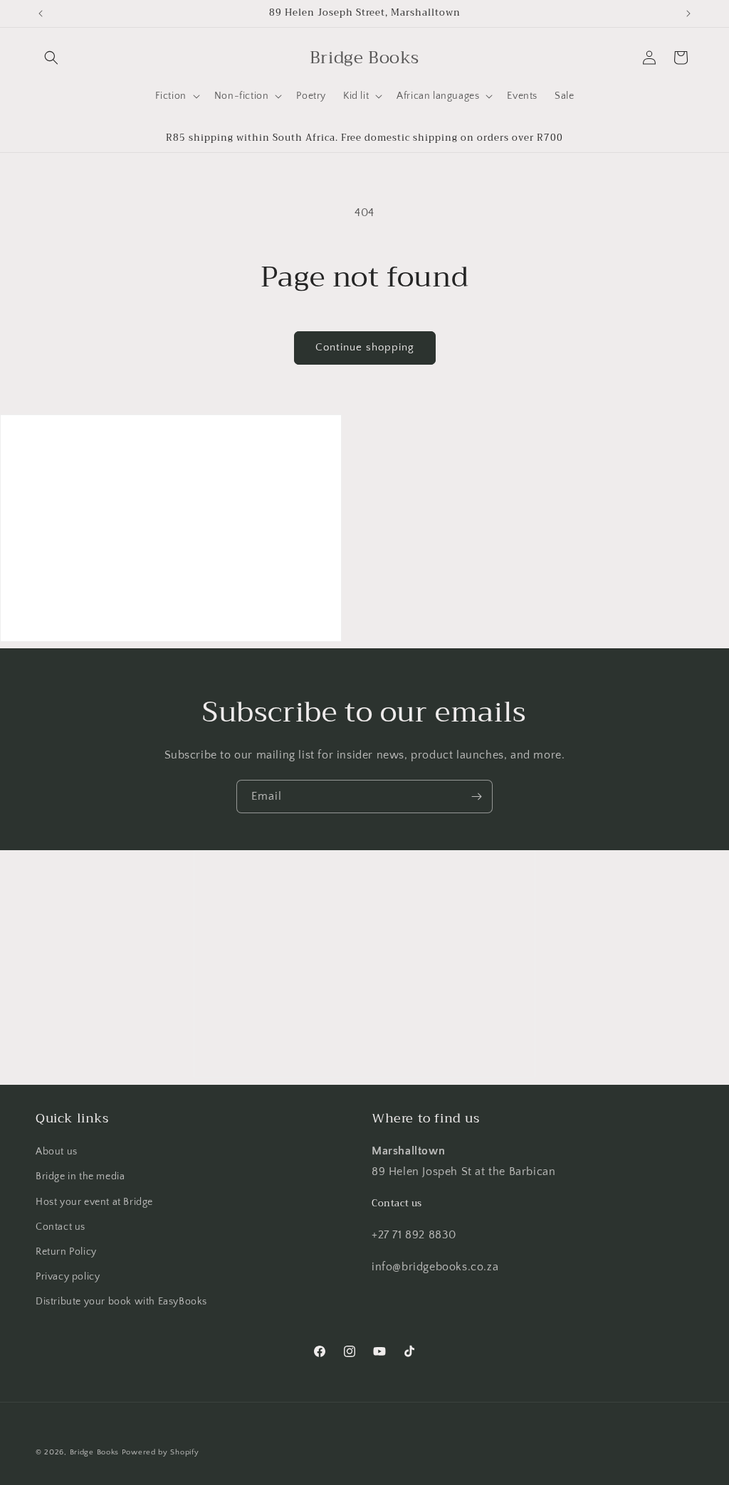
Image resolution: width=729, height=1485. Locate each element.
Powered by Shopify (160, 1452)
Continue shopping (364, 347)
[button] (51, 57)
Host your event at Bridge (94, 1202)
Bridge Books (94, 1452)
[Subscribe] (476, 796)
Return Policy (66, 1252)
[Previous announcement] (40, 13)
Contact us (60, 1227)
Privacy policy (68, 1276)
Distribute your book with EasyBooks (121, 1301)
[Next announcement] (688, 13)
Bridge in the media (80, 1176)
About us (57, 1151)
